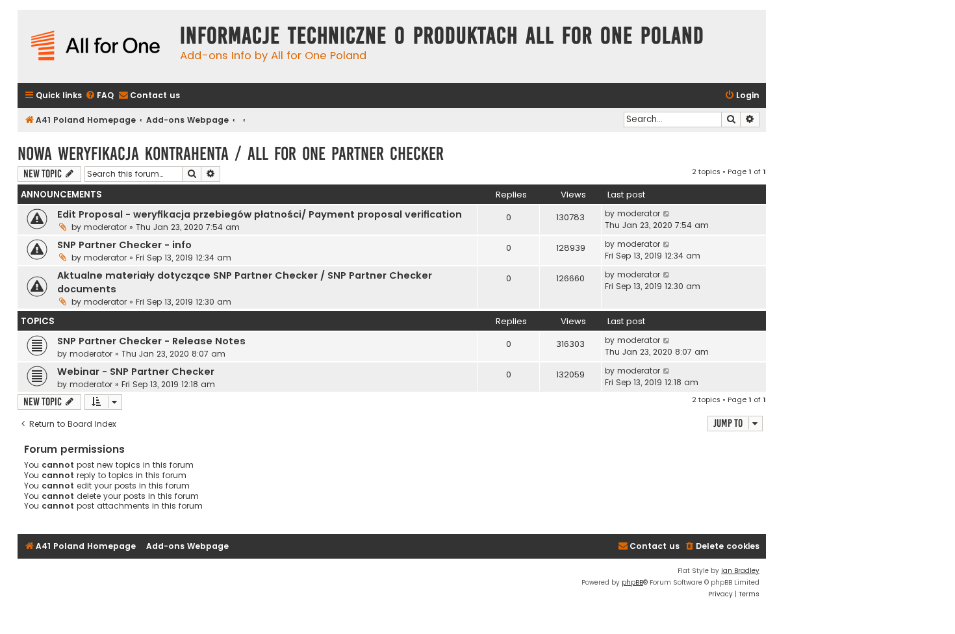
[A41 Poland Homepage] (95, 46)
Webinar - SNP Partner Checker (135, 371)
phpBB (632, 582)
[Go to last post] (667, 214)
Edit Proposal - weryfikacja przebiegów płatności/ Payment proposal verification (259, 214)
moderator (105, 227)
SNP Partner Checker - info (124, 244)
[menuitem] (99, 96)
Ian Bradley (740, 571)
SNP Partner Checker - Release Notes (151, 341)
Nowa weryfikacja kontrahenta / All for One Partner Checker (231, 154)
